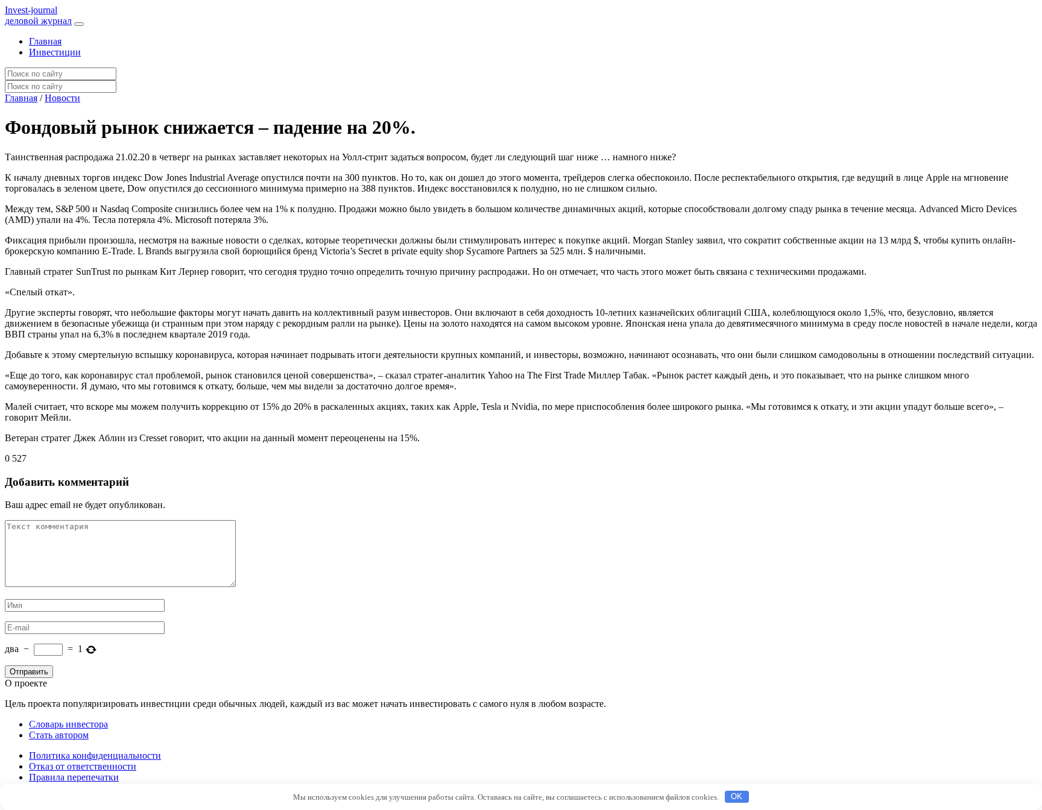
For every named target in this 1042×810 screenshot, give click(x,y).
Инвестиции (55, 52)
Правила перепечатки (74, 777)
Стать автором (59, 735)
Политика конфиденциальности (95, 755)
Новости (62, 98)
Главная (45, 41)
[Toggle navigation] (79, 24)
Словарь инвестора (68, 724)
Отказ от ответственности (82, 766)
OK (736, 796)
